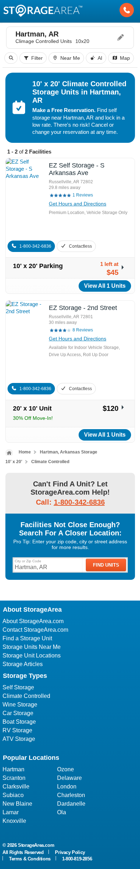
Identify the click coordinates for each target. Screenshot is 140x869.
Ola (61, 812)
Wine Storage (20, 704)
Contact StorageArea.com (35, 630)
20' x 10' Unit (32, 408)
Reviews (83, 195)
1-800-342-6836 (35, 246)
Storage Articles (23, 664)
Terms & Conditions (30, 858)
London (66, 786)
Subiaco (13, 795)
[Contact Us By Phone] (127, 10)
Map (125, 58)
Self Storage (18, 687)
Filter (37, 58)
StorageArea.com (36, 845)
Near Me (70, 58)
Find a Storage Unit (27, 638)
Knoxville (14, 821)
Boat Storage (19, 722)
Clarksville (16, 786)
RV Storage (17, 730)
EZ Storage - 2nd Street (83, 307)
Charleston (71, 795)
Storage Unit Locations (32, 655)
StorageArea (42, 10)
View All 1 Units (105, 286)
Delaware (69, 778)
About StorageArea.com (33, 621)
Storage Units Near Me (32, 647)
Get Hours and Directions (77, 204)
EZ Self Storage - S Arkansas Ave (76, 169)
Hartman (13, 769)
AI (100, 58)
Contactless (80, 246)
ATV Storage (19, 739)
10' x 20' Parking (38, 266)
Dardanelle (71, 804)
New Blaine (17, 804)
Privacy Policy (70, 852)
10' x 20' (13, 461)
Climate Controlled (50, 461)
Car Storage (18, 713)
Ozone (65, 769)
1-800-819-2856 (77, 858)
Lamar (11, 812)
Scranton (14, 778)
